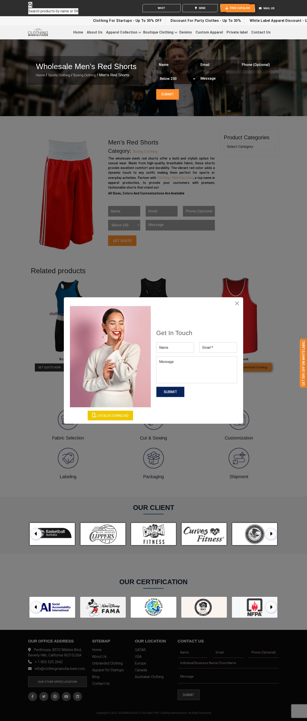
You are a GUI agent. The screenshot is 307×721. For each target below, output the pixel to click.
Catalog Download (113, 415)
